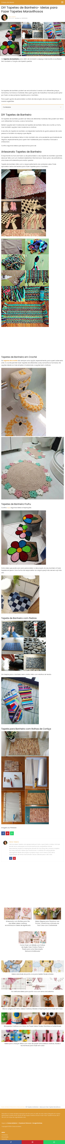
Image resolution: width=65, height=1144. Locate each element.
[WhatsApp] (12, 833)
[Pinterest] (7, 833)
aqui (8, 508)
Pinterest (28, 1123)
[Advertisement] (25, 76)
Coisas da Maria (7, 2)
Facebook (22, 1123)
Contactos (5, 1135)
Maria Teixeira (12, 17)
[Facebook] (3, 833)
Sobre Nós (4, 1139)
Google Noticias (37, 1123)
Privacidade (5, 1137)
